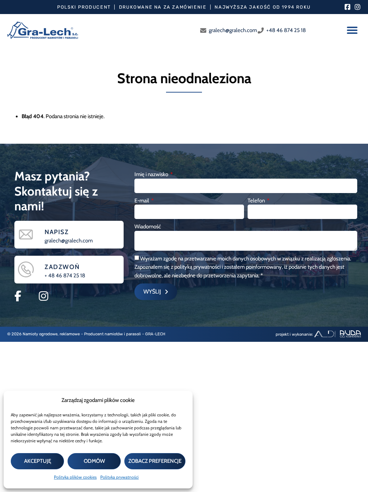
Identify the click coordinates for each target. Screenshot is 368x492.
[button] (352, 30)
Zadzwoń (62, 266)
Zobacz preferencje (154, 461)
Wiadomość (147, 226)
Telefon (257, 200)
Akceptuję (37, 461)
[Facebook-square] (347, 7)
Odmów (94, 461)
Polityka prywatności (119, 477)
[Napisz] (26, 234)
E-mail (142, 200)
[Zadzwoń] (26, 269)
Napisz (57, 232)
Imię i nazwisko (151, 174)
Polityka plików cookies (75, 477)
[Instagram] (357, 7)
